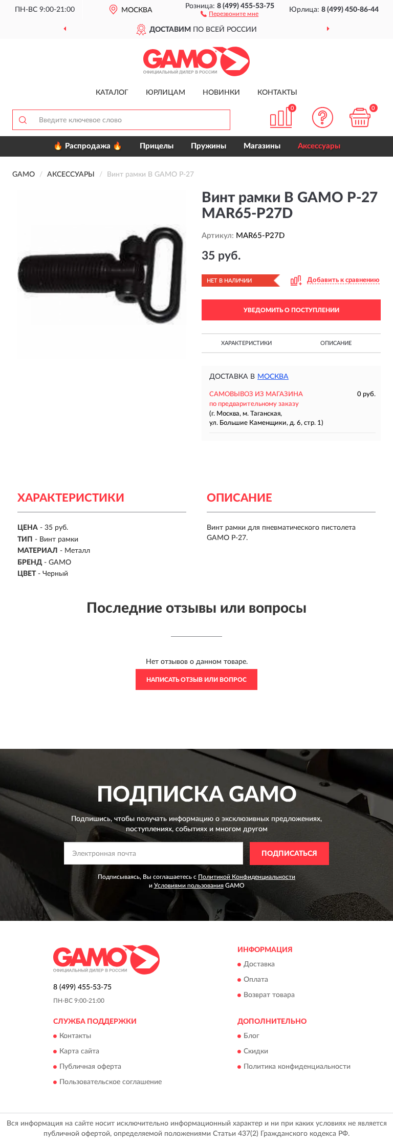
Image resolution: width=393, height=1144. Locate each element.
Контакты (277, 92)
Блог (251, 1036)
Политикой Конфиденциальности (246, 877)
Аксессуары (319, 146)
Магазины (262, 146)
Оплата (256, 980)
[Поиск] (22, 120)
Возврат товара (269, 995)
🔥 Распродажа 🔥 (87, 146)
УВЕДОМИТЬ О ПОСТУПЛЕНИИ (291, 310)
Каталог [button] (112, 92)
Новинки (221, 92)
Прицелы (156, 146)
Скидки (256, 1051)
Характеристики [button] (246, 343)
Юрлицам (165, 92)
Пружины (208, 146)
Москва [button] (273, 376)
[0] (360, 117)
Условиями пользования (189, 885)
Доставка (259, 964)
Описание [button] (336, 343)
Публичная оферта (90, 1067)
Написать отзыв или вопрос (196, 680)
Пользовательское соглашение (110, 1082)
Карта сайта (79, 1051)
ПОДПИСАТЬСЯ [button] (289, 853)
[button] (229, 13)
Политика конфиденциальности (297, 1067)
